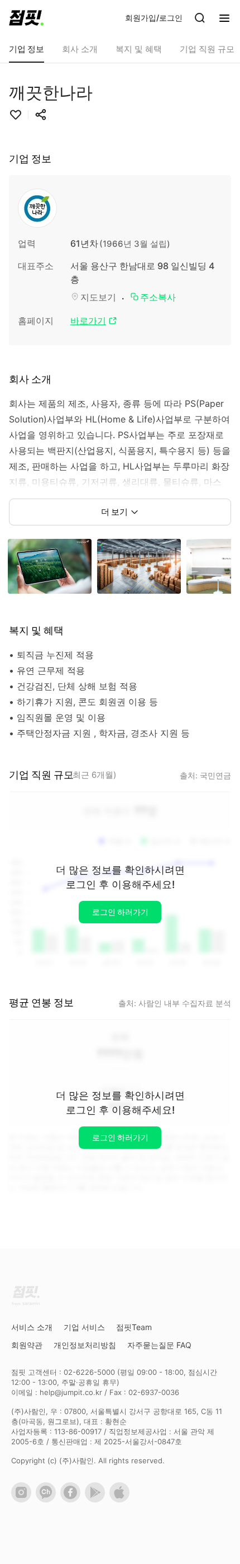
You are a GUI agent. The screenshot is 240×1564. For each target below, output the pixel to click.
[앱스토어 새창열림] (121, 1499)
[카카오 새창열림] (48, 1499)
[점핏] (26, 18)
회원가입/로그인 (154, 17)
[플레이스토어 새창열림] (97, 1499)
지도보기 (98, 297)
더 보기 (114, 511)
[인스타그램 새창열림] (23, 1499)
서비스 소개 (31, 1327)
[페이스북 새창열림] (72, 1499)
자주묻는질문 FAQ (159, 1345)
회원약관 (26, 1345)
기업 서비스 (84, 1327)
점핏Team (134, 1327)
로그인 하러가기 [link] (120, 912)
